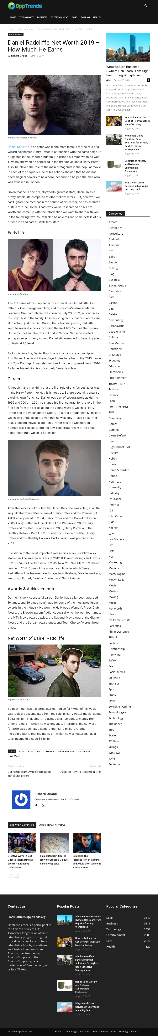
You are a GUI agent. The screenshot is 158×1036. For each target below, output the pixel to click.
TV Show (114, 741)
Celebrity (49, 751)
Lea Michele (116, 539)
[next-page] (16, 875)
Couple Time (117, 331)
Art (111, 251)
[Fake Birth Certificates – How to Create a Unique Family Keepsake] (54, 843)
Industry (114, 493)
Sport (112, 689)
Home (12, 17)
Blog (111, 274)
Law (111, 533)
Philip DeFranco (119, 631)
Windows (114, 753)
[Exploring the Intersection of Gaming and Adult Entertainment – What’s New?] (87, 843)
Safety (113, 660)
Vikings (113, 747)
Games (113, 424)
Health (97, 17)
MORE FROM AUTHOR (52, 825)
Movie (112, 585)
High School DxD (119, 447)
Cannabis (115, 291)
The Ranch (115, 724)
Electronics (116, 372)
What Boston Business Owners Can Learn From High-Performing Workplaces (128, 71)
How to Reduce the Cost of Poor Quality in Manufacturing (137, 121)
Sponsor (114, 683)
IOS (111, 510)
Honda (113, 476)
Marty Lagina (117, 574)
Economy (114, 360)
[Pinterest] (29, 64)
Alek (108, 79)
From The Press (119, 406)
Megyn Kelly (116, 579)
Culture (113, 337)
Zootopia (114, 764)
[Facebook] (11, 64)
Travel (113, 735)
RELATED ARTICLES (22, 825)
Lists (111, 551)
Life (111, 545)
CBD (111, 308)
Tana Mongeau (118, 712)
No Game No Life (119, 620)
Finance (114, 395)
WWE (112, 758)
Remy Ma (115, 654)
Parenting (115, 626)
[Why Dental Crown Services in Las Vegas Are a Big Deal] (114, 186)
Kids (111, 522)
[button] (145, 6)
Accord (113, 222)
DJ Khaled (115, 354)
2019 (21, 751)
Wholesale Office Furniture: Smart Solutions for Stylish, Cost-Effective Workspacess (136, 142)
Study (112, 695)
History (113, 453)
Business (42, 17)
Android (114, 239)
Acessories (115, 228)
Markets (114, 568)
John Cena (115, 516)
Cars (74, 17)
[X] (20, 64)
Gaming (85, 17)
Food (112, 401)
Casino (113, 303)
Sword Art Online (120, 706)
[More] (47, 64)
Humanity (115, 487)
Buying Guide (117, 285)
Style (112, 701)
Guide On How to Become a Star (80, 772)
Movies (113, 591)
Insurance (115, 499)
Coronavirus (116, 326)
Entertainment (59, 17)
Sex (111, 666)
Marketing (115, 562)
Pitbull (113, 637)
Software (114, 678)
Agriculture (116, 233)
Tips (111, 729)
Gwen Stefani (117, 435)
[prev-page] (10, 875)
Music (112, 603)
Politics (113, 643)
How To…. (115, 481)
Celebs (113, 314)
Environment (117, 383)
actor (30, 751)
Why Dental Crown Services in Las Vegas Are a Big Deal (137, 186)
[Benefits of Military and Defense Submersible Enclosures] (114, 164)
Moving (113, 597)
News (112, 614)
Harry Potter (84, 751)
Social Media (117, 672)
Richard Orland (19, 55)
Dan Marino (116, 343)
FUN (111, 412)
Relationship (117, 649)
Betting (113, 268)
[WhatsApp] (38, 64)
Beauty (113, 262)
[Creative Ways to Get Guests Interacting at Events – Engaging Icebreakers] (22, 843)
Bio (38, 751)
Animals (114, 245)
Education (115, 366)
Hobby (113, 458)
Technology (26, 17)
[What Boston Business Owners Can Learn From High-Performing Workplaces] (128, 47)
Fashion (114, 389)
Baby (112, 256)
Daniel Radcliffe (18, 147)
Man (111, 556)
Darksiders (116, 349)
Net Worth (14, 756)
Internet (114, 504)
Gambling (115, 418)
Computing (116, 320)
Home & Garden (119, 470)
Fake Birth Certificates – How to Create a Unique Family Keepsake (54, 859)
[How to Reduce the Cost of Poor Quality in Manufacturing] (114, 121)
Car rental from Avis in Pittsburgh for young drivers (29, 774)
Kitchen (113, 528)
